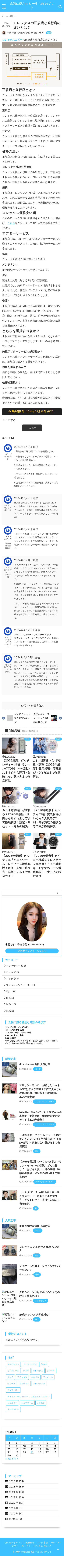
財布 (11, 1004)
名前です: (10, 944)
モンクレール (13, 1371)
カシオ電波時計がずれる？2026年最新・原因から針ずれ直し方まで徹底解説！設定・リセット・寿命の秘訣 (16, 818)
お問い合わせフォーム (13, 1542)
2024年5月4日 (23, 498)
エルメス (35, 1377)
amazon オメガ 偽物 (14, 1035)
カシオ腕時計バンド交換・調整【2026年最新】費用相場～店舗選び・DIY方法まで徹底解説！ (47, 768)
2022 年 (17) (16, 1502)
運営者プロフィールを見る (32, 950)
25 (32, 1452)
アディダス (22, 1377)
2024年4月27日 (24, 657)
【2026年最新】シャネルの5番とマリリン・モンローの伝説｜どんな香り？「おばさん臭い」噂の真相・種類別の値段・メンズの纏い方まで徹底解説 (40, 1169)
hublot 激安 (10, 1038)
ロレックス (38, 1371)
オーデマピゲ (13, 1409)
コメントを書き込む (32, 705)
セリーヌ (11, 1383)
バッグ (12, 978)
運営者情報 (29, 1542)
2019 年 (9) (15, 1518)
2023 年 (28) (16, 1497)
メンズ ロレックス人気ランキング (22, 718)
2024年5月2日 (23, 529)
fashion (44, 1364)
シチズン (41, 1403)
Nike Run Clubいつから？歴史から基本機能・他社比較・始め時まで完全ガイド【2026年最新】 (40, 1116)
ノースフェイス (30, 1364)
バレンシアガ (39, 1383)
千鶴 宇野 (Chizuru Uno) (18, 32)
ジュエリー (12, 1403)
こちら (11, 223)
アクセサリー (16, 965)
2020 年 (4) (15, 1513)
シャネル (51, 1371)
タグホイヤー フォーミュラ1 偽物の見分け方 (41, 718)
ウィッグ (13, 972)
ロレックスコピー (12, 39)
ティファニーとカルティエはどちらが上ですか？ (28, 1396)
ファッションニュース (20, 985)
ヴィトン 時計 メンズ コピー (17, 1027)
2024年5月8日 (23, 446)
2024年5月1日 (23, 560)
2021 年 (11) (15, 1508)
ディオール (48, 1377)
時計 (49, 32)
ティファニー (13, 1390)
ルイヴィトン (13, 1364)
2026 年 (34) (16, 1481)
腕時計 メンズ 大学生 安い (34, 1314)
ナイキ (26, 1371)
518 (36, 32)
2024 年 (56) (16, 1491)
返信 (35, 446)
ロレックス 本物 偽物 (14, 1030)
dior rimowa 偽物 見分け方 (34, 1064)
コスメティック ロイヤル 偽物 (18, 1032)
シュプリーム (27, 1403)
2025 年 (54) (16, 1486)
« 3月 (8, 1458)
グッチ (10, 1377)
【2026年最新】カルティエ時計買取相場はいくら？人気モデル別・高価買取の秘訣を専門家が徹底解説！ (47, 818)
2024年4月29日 (24, 630)
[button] (32, 427)
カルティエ (24, 1383)
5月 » (15, 1458)
